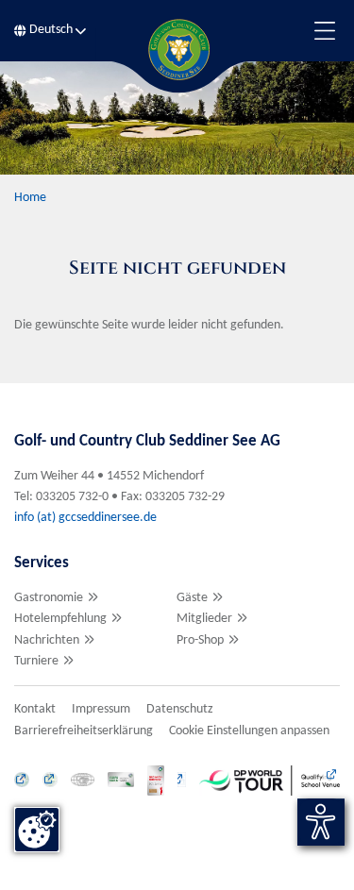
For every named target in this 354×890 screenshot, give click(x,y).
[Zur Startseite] (177, 49)
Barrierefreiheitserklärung (83, 731)
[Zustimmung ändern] (36, 829)
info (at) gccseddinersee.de (87, 518)
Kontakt (35, 709)
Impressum (101, 709)
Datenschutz (179, 709)
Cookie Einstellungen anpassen (249, 731)
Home (30, 198)
